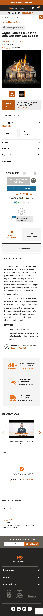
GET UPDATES (32, 544)
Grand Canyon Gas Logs (14, 41)
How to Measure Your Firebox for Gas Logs (21, 442)
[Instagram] (13, 609)
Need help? (7, 126)
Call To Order (23, 188)
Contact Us (9, 584)
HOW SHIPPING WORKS (25, 400)
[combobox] (21, 17)
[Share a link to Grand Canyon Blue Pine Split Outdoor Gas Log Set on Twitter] (31, 193)
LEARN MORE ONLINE (25, 385)
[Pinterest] (24, 609)
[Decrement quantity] (24, 173)
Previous (3, 432)
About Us (8, 577)
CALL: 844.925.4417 (27, 369)
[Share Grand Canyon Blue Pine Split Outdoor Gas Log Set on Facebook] (24, 193)
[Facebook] (30, 609)
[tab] (11, 234)
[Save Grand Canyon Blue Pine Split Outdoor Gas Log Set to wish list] (33, 180)
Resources (9, 569)
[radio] (10, 133)
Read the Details (18, 348)
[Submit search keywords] (41, 17)
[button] (17, 193)
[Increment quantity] (35, 173)
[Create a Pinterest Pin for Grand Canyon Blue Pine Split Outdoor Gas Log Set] (27, 193)
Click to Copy (22, 107)
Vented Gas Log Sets (11, 22)
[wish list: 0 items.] (33, 8)
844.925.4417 (29, 479)
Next (40, 432)
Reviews (16, 48)
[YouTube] (19, 609)
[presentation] (21, 94)
